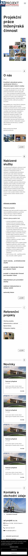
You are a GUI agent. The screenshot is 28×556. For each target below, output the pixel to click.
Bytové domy (7, 326)
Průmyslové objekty (9, 328)
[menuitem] (13, 321)
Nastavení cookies (14, 546)
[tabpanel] (15, 232)
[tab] (15, 203)
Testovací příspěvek (11, 381)
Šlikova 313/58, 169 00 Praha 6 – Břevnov (13, 524)
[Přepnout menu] (25, 3)
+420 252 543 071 (10, 528)
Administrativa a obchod (11, 323)
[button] (15, 514)
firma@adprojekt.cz (10, 530)
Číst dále (22, 391)
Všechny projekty (9, 321)
